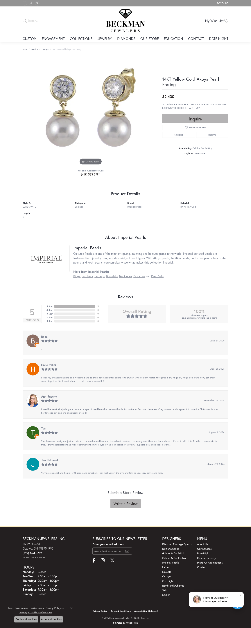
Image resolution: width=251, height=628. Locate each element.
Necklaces (125, 276)
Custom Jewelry (206, 558)
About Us (202, 544)
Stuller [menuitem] (166, 595)
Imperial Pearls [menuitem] (170, 562)
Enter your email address (108, 544)
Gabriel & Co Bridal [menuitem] (173, 553)
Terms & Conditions (121, 611)
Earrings (45, 49)
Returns (212, 134)
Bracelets (112, 276)
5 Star (49, 306)
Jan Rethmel (49, 460)
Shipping (178, 134)
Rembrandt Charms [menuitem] (173, 585)
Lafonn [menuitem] (166, 567)
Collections (81, 38)
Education (173, 38)
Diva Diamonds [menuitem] (170, 548)
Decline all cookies (26, 619)
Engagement (53, 38)
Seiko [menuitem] (165, 590)
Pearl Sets (157, 276)
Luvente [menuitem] (166, 571)
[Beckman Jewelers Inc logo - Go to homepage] (125, 20)
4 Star (49, 310)
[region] (90, 110)
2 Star (49, 317)
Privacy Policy (100, 611)
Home (25, 49)
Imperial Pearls (135, 206)
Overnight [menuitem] (168, 581)
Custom (30, 38)
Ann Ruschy (49, 396)
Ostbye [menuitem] (166, 576)
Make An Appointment (210, 562)
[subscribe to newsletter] (127, 551)
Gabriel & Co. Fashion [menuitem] (174, 558)
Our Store (149, 38)
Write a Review (126, 503)
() (98, 306)
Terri (44, 428)
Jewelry (105, 38)
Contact (196, 38)
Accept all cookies (51, 619)
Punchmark (132, 623)
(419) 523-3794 (90, 174)
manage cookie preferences (35, 612)
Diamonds (126, 38)
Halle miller (48, 365)
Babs (44, 336)
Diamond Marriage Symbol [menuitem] (177, 544)
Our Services (204, 548)
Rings (76, 276)
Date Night (218, 38)
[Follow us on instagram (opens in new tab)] (31, 3)
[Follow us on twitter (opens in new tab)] (37, 3)
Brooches (139, 276)
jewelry (34, 49)
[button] (222, 3)
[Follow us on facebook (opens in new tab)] (25, 3)
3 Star (49, 313)
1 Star (50, 321)
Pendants (87, 276)
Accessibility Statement (146, 611)
